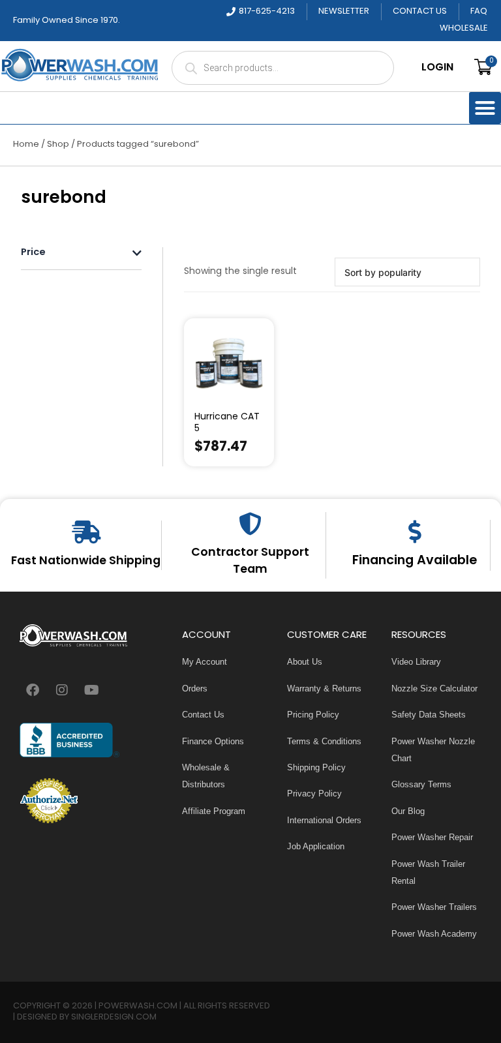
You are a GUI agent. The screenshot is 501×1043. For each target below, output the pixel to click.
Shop (58, 144)
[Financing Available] (414, 531)
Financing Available (414, 561)
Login (437, 67)
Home (26, 144)
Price (33, 253)
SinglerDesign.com (114, 1017)
